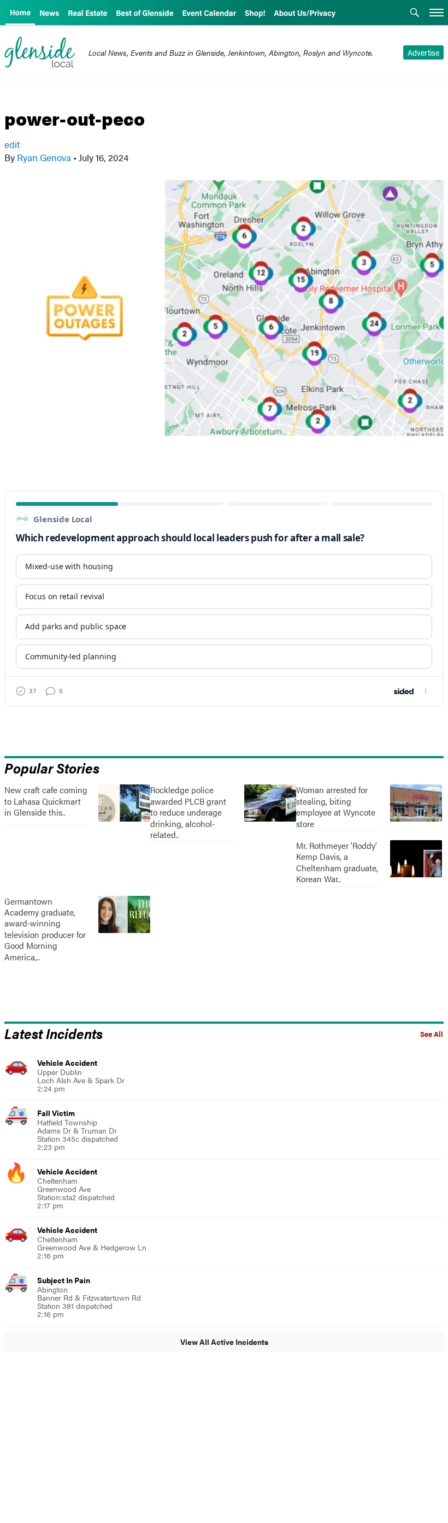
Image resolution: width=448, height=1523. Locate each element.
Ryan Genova (44, 157)
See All (431, 1034)
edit (12, 144)
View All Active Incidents (224, 1341)
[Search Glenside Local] (414, 13)
